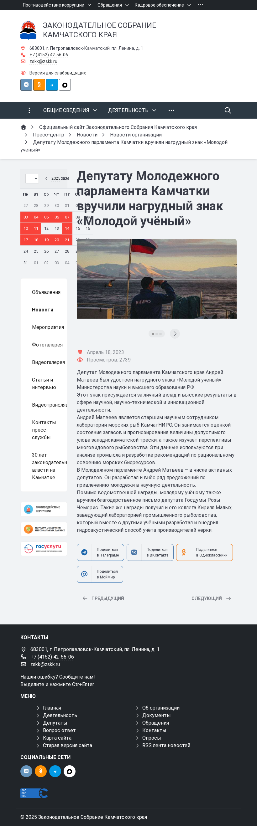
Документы (156, 715)
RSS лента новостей (166, 745)
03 (26, 217)
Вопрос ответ (59, 730)
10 (26, 228)
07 (67, 217)
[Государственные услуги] (44, 549)
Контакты (154, 730)
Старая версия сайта (67, 745)
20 (57, 240)
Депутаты (55, 723)
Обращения (155, 723)
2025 (55, 178)
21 (67, 240)
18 (36, 240)
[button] (153, 334)
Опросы (151, 738)
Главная (52, 708)
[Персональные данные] (44, 529)
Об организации (161, 708)
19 (46, 240)
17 (26, 240)
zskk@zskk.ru (43, 61)
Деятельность (60, 715)
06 (57, 217)
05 (46, 217)
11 (36, 228)
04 (36, 217)
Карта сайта (57, 738)
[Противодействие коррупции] (44, 509)
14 (67, 228)
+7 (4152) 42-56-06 (48, 54)
